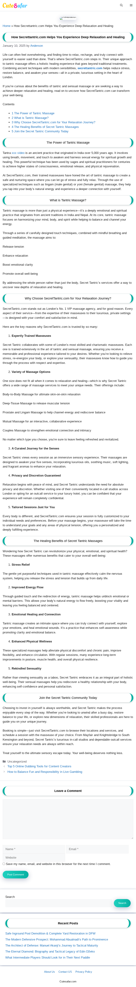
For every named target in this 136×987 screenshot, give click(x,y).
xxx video (18, 153)
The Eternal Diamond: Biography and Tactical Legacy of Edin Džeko (50, 951)
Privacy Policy (83, 971)
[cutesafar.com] (15, 5)
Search (10, 897)
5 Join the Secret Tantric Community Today (40, 131)
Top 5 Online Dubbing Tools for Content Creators (39, 766)
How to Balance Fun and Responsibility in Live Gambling (44, 772)
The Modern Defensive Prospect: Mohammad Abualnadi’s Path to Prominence (56, 939)
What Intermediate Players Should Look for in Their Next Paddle (47, 957)
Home (6, 26)
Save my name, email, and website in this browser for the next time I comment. (58, 864)
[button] (121, 5)
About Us (49, 971)
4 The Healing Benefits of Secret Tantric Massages (45, 127)
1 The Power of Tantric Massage (33, 113)
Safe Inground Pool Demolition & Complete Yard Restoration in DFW (50, 933)
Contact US (65, 971)
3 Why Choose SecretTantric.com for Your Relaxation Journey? (53, 122)
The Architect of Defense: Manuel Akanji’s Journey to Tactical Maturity (51, 945)
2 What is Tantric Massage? (30, 118)
